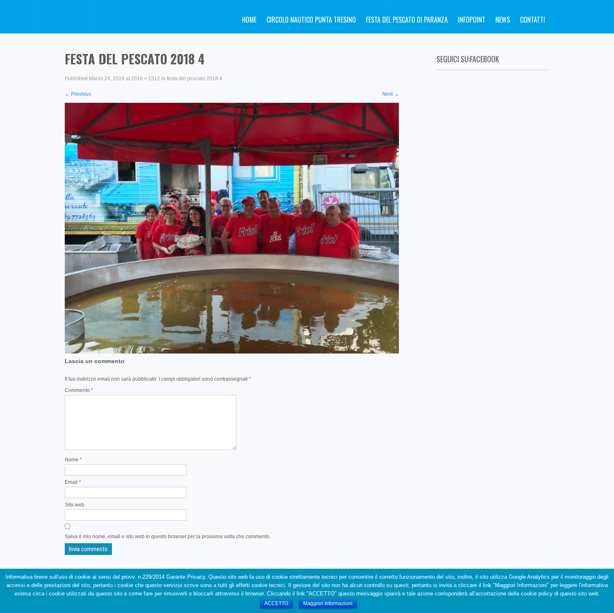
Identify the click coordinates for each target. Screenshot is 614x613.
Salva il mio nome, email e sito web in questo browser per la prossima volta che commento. (168, 536)
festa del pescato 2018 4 (194, 78)
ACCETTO (276, 603)
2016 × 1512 (145, 78)
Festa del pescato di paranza (407, 20)
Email (73, 482)
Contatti (532, 20)
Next (390, 94)
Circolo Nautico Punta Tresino (311, 20)
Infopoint (471, 20)
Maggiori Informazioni (328, 603)
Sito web (74, 505)
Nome (73, 460)
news (502, 20)
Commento (79, 390)
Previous (78, 94)
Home (249, 20)
